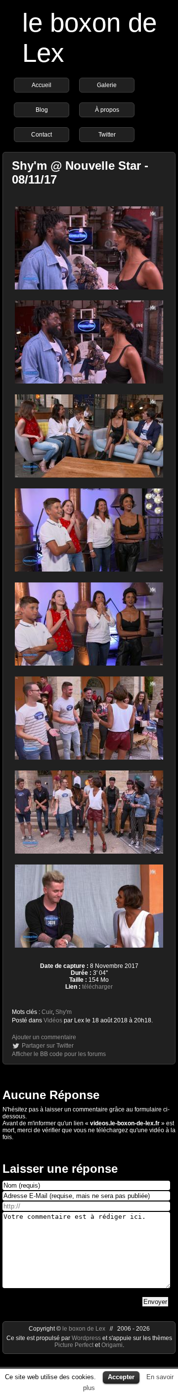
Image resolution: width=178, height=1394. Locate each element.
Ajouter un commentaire (44, 1037)
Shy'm (63, 1012)
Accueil (41, 85)
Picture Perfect (73, 1345)
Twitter (107, 134)
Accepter (121, 1377)
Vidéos (53, 1020)
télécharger (97, 986)
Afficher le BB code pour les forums (59, 1054)
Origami (112, 1345)
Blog (42, 109)
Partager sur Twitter (48, 1045)
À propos (107, 109)
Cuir (47, 1012)
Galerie (107, 85)
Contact (41, 134)
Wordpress (87, 1338)
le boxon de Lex (83, 1328)
